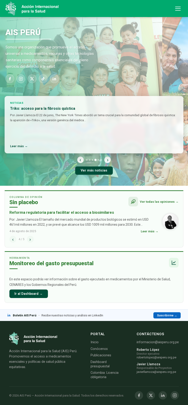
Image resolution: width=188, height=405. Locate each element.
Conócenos (99, 349)
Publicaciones (101, 355)
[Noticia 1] (87, 160)
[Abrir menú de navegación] (178, 9)
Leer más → (19, 146)
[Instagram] (21, 78)
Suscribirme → (167, 315)
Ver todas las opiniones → (159, 201)
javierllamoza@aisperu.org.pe (156, 372)
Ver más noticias (94, 170)
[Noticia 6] (101, 160)
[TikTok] (43, 78)
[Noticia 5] (98, 160)
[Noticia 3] (92, 160)
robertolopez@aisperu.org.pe (156, 357)
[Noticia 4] (95, 160)
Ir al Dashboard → (28, 294)
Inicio (95, 342)
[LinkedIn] (54, 78)
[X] (32, 78)
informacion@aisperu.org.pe (158, 342)
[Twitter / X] (151, 395)
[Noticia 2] (90, 160)
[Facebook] (10, 78)
